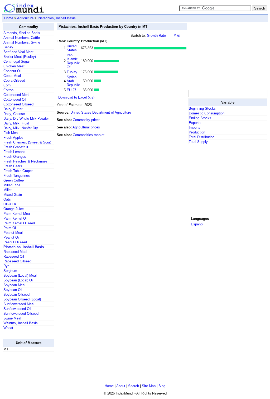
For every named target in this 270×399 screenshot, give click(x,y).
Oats (7, 199)
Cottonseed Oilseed (18, 104)
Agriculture (25, 18)
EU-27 (71, 90)
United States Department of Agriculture (100, 112)
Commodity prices (86, 120)
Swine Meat (12, 318)
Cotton (8, 90)
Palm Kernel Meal (17, 214)
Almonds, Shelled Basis (21, 33)
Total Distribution (201, 137)
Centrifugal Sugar (16, 61)
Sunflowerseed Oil (17, 309)
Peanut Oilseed (15, 242)
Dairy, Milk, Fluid (16, 123)
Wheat (8, 328)
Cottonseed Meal (16, 95)
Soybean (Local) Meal (20, 275)
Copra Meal (12, 76)
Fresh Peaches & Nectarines (25, 161)
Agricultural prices (86, 127)
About (120, 386)
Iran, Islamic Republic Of (73, 61)
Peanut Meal (13, 233)
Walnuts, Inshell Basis (20, 323)
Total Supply (198, 142)
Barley (8, 47)
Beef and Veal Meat (18, 52)
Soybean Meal (14, 285)
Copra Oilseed (14, 80)
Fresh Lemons (14, 152)
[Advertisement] (227, 56)
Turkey (72, 72)
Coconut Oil (12, 71)
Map (176, 35)
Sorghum (10, 271)
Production (197, 132)
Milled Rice (11, 185)
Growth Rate (156, 36)
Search (133, 386)
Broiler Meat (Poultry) (19, 57)
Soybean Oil (12, 290)
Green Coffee (13, 180)
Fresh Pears (12, 166)
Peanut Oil (11, 237)
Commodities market (88, 135)
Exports (195, 123)
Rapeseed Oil (13, 256)
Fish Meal (10, 133)
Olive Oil (10, 204)
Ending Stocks (200, 118)
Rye (6, 266)
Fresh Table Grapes (18, 171)
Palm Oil (10, 228)
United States (72, 48)
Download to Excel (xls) (76, 97)
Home (8, 18)
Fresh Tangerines (16, 176)
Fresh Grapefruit (15, 147)
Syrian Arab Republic (73, 81)
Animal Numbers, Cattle (21, 38)
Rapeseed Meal (15, 252)
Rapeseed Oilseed (17, 261)
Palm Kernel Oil (15, 218)
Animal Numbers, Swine (21, 42)
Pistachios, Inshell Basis (57, 18)
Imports (194, 127)
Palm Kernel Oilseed (19, 223)
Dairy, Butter (12, 109)
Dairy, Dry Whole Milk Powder (26, 118)
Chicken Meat (14, 66)
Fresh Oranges (14, 157)
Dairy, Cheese (14, 114)
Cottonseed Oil (14, 99)
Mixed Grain (12, 195)
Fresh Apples (13, 138)
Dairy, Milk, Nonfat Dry (20, 128)
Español (197, 224)
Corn (7, 85)
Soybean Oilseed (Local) (22, 299)
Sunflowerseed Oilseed (20, 314)
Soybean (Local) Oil (18, 280)
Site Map (149, 386)
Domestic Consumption (206, 113)
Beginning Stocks (202, 108)
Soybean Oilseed (16, 294)
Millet (7, 190)
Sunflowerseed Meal (18, 304)
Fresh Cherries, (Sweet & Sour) (27, 142)
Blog (161, 386)
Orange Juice (13, 209)
